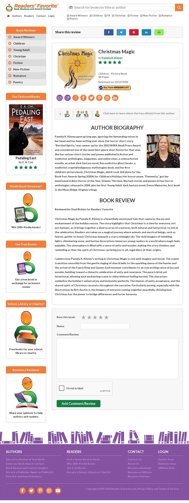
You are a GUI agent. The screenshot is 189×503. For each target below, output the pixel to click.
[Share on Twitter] (121, 32)
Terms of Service (169, 488)
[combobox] (125, 7)
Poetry (74, 18)
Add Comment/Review (78, 403)
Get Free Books (76, 467)
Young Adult (21, 49)
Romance (166, 15)
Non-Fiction (150, 15)
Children (97, 15)
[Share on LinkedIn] (146, 32)
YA (108, 15)
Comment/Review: (68, 334)
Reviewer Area (167, 463)
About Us (133, 463)
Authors (17, 15)
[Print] (159, 32)
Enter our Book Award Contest (25, 463)
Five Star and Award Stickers (23, 476)
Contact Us (135, 459)
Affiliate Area (166, 467)
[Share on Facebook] (109, 32)
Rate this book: (66, 317)
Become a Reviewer (139, 467)
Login (51, 15)
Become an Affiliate (140, 472)
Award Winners (79, 15)
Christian (120, 15)
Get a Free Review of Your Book (25, 459)
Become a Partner (139, 476)
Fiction (134, 15)
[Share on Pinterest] (134, 32)
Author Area (165, 459)
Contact (41, 15)
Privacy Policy (146, 488)
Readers (29, 15)
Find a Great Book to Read (83, 459)
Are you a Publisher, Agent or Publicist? (30, 472)
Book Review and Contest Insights (27, 467)
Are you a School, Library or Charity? (89, 472)
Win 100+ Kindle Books (81, 463)
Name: (61, 326)
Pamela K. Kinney (112, 57)
